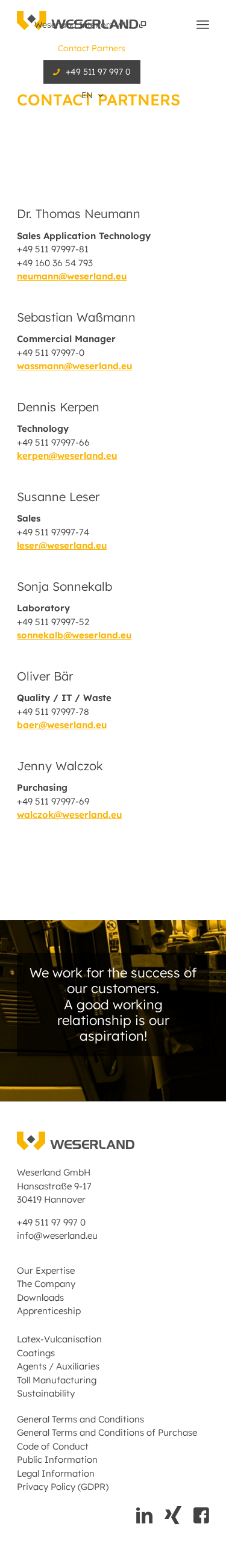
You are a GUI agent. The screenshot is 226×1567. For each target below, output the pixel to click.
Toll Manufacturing (56, 1380)
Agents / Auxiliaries (58, 1366)
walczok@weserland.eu (69, 814)
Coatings (36, 1353)
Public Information (57, 1459)
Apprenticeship (49, 1310)
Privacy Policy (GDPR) (62, 1486)
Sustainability (46, 1393)
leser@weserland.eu (62, 545)
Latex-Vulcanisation (59, 1339)
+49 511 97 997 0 (98, 71)
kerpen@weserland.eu (67, 455)
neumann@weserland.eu (72, 276)
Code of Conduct (53, 1446)
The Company (46, 1283)
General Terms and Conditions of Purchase (107, 1432)
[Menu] (202, 24)
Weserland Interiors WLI (84, 24)
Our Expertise (46, 1270)
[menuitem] (92, 25)
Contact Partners (91, 48)
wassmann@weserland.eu (74, 366)
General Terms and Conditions (80, 1419)
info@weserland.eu (57, 1235)
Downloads (40, 1297)
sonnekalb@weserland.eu (74, 635)
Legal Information (56, 1473)
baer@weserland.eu (62, 725)
